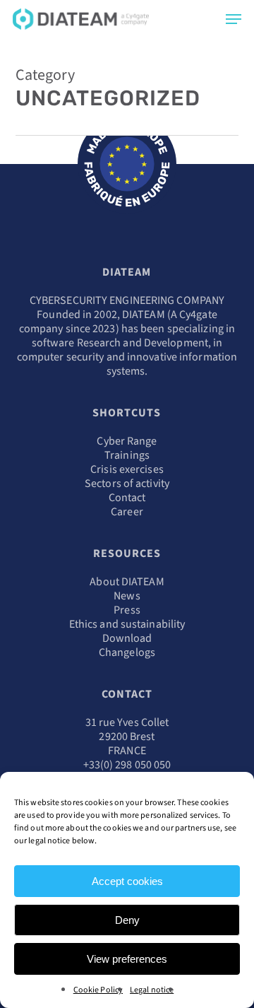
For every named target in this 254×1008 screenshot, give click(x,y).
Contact (127, 497)
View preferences (127, 959)
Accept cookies (127, 881)
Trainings (127, 455)
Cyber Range (127, 441)
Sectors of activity (127, 483)
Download (127, 638)
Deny (127, 920)
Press (127, 610)
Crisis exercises (127, 469)
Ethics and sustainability (127, 624)
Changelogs (127, 652)
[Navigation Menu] (233, 19)
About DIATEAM (127, 582)
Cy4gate (198, 314)
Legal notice (152, 990)
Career (127, 512)
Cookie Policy (98, 990)
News (127, 596)
